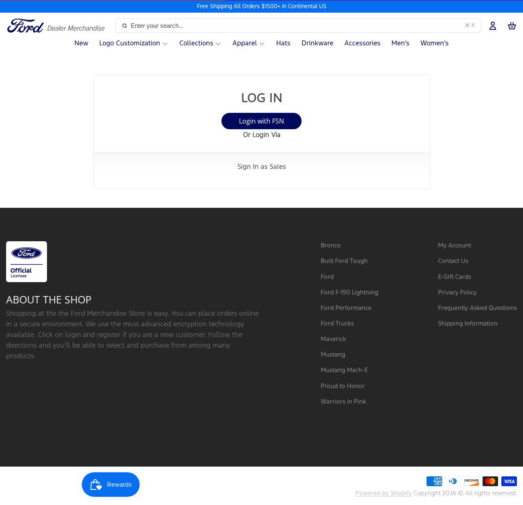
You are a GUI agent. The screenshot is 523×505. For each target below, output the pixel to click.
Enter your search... (303, 25)
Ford (327, 277)
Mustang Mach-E (344, 370)
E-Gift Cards (454, 277)
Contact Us (453, 261)
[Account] (493, 26)
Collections (196, 43)
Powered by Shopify (383, 493)
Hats (283, 43)
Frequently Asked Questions (477, 308)
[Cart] (512, 26)
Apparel (244, 43)
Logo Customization (129, 43)
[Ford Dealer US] (59, 26)
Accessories (362, 43)
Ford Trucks (337, 323)
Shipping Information (468, 323)
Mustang (333, 354)
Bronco (331, 245)
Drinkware (317, 43)
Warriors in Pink (343, 401)
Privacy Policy (457, 292)
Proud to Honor (343, 386)
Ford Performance (346, 308)
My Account (454, 245)
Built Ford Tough (344, 261)
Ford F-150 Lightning (349, 292)
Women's (434, 43)
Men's (400, 43)
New (81, 43)
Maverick (333, 339)
